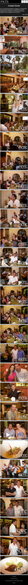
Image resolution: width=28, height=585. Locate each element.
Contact (14, 576)
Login (14, 582)
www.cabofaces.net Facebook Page (14, 580)
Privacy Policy (14, 578)
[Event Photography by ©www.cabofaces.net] (14, 26)
